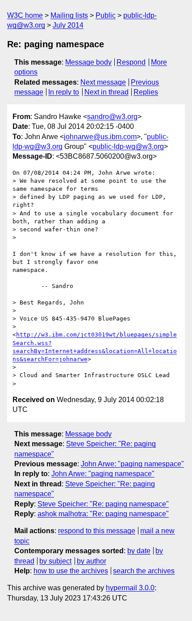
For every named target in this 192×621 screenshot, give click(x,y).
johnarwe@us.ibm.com (100, 136)
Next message (103, 82)
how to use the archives (70, 571)
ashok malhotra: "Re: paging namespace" (103, 514)
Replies (146, 92)
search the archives (144, 571)
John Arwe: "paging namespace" (132, 464)
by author (91, 561)
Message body (88, 62)
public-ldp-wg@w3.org (128, 146)
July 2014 (68, 25)
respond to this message (96, 531)
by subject (55, 561)
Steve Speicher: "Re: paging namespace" (103, 504)
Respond (131, 62)
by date (138, 551)
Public (106, 15)
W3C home (25, 15)
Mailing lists (69, 15)
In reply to (63, 92)
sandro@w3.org (112, 116)
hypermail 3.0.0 (130, 588)
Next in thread (106, 92)
